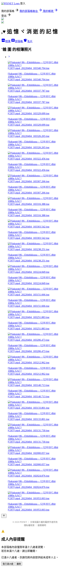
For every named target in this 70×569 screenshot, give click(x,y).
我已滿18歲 (8, 564)
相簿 (8, 41)
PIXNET (23, 522)
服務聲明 (42, 525)
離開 (19, 564)
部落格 (19, 41)
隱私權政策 (29, 525)
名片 (30, 41)
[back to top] (4, 516)
